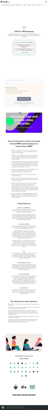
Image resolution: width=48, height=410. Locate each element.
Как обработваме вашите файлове (26, 49)
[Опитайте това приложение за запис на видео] (24, 122)
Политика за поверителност (19, 406)
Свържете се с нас (24, 408)
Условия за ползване (21, 45)
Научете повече (29, 42)
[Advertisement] (24, 15)
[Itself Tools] (24, 390)
